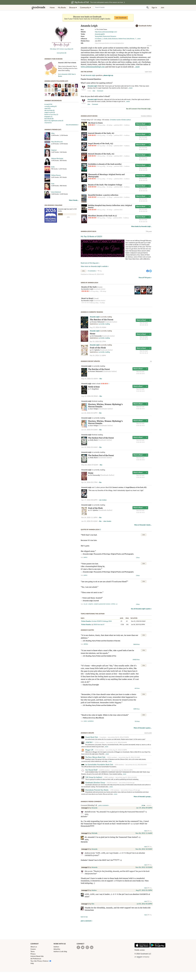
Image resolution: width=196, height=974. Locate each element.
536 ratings (53, 49)
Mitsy (53, 133)
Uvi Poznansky (97, 336)
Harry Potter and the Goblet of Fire (104, 656)
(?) (100, 529)
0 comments (92, 271)
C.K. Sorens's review (116, 487)
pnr (86, 604)
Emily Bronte (130, 38)
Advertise (57, 949)
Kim (93, 904)
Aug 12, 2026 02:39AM (89, 396)
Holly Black (94, 440)
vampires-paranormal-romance (102, 604)
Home (52, 7)
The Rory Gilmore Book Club (95, 757)
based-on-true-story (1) (51, 114)
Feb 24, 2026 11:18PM (98, 355)
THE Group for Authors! (93, 777)
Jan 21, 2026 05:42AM (89, 521)
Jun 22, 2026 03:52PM (89, 413)
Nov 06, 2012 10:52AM (144, 867)
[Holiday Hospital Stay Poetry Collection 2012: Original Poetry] (84, 212)
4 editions (127, 135)
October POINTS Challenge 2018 (102, 621)
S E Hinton (98, 38)
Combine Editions (146, 116)
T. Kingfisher (94, 389)
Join (162, 7)
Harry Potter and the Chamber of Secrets (106, 641)
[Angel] (84, 150)
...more (138, 38)
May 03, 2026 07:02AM (89, 465)
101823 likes (136, 659)
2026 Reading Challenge (53, 205)
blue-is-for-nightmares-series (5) (53, 120)
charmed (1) (47, 122)
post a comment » (103, 805)
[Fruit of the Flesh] (84, 355)
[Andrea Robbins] (83, 895)
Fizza (52, 183)
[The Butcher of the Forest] (84, 328)
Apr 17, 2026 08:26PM (89, 500)
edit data (149, 45)
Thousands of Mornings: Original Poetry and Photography (113, 554)
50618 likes (136, 644)
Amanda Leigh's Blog (88, 231)
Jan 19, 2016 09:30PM (144, 808)
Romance (113, 36)
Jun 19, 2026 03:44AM (89, 447)
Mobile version (140, 950)
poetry (85, 557)
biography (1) (48, 116)
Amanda (94, 808)
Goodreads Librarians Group (95, 782)
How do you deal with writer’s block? (95, 96)
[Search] (148, 7)
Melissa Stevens (56, 175)
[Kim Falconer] (83, 909)
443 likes (137, 688)
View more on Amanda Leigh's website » (95, 266)
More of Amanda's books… (143, 525)
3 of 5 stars (143, 129)
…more (130, 88)
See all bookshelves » (72, 124)
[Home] (84, 341)
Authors (56, 947)
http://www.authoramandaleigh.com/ (106, 32)
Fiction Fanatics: (86, 621)
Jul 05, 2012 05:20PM (144, 904)
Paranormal (106, 36)
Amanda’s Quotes (87, 630)
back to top (84, 916)
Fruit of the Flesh (98, 348)
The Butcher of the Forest (101, 320)
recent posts (148, 733)
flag (150, 90)
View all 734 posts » (145, 277)
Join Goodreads (121, 18)
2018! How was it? (98, 624)
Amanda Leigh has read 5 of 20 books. (67, 210)
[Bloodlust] (84, 222)
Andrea (94, 890)
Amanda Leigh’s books (89, 116)
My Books (62, 7)
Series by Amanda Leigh (89, 282)
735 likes (137, 721)
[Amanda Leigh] (61, 47)
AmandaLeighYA (100, 34)
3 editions (127, 125)
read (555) (47, 108)
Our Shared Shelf (91, 770)
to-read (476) (48, 104)
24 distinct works (115, 119)
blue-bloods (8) (48, 118)
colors (85, 721)
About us (34, 947)
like (94, 91)
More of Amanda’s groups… (143, 796)
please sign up (108, 75)
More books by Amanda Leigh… (141, 226)
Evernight (95, 685)
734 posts (149, 231)
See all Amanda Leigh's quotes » (141, 609)
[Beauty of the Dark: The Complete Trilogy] (84, 191)
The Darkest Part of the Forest (101, 438)
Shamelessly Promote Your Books (96, 790)
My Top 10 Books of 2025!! (91, 236)
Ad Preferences (36, 958)
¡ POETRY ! (89, 742)
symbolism (91, 721)
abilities (86, 644)
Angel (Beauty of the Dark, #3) (136, 487)
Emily (53, 167)
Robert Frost (122, 38)
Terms (33, 951)
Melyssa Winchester (57, 158)
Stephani (54, 150)
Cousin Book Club (91, 737)
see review (103, 500)
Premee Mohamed (98, 322)
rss (151, 361)
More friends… (73, 200)
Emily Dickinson (113, 38)
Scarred (96, 601)
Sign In (154, 7)
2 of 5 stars (141, 129)
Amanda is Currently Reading (92, 312)
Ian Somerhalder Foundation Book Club (99, 764)
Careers (33, 949)
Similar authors (126, 119)
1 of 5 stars (140, 129)
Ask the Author (86, 71)
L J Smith (105, 38)
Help (32, 963)
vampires (90, 604)
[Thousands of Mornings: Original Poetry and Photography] (84, 181)
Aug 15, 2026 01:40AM (98, 327)
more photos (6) (61, 53)
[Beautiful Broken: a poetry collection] (84, 202)
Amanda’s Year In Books (53, 59)
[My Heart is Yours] (84, 130)
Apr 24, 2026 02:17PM (98, 341)
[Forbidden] (84, 171)
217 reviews (60, 49)
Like (83, 271)
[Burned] (84, 161)
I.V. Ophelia (96, 350)
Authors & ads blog (60, 951)
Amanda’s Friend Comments (91, 801)
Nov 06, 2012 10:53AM (144, 849)
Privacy (33, 954)
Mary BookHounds (57, 141)
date (143, 805)
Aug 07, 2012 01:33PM (144, 890)
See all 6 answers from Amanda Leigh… (139, 109)
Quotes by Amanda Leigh (90, 529)
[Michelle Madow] (83, 838)
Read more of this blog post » (90, 263)
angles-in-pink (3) (49, 112)
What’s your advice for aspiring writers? (97, 83)
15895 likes (136, 709)
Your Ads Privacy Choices (40, 961)
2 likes (138, 557)
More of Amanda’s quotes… (143, 728)
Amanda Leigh (90, 75)
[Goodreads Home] (38, 7)
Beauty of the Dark (89, 287)
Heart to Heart (87, 298)
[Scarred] (84, 140)
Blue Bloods (100, 718)
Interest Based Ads (37, 956)
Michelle (94, 833)
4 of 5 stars (145, 129)
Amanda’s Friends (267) (52, 129)
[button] (73, 7)
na (84, 604)
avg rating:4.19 (69, 49)
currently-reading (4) (50, 106)
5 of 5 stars (146, 129)
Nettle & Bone (94, 387)
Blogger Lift (89, 750)
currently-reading (104, 324)
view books (107, 521)
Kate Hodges (94, 409)
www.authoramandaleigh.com (93, 67)
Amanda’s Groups (87, 733)
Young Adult (98, 36)
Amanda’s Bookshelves (53, 100)
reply (145, 830)
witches (113, 604)
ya (116, 604)
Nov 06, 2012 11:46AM (144, 833)
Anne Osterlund (56, 192)
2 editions (127, 178)
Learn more (148, 71)
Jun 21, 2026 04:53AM (89, 430)
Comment (100, 91)
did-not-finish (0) (49, 110)
